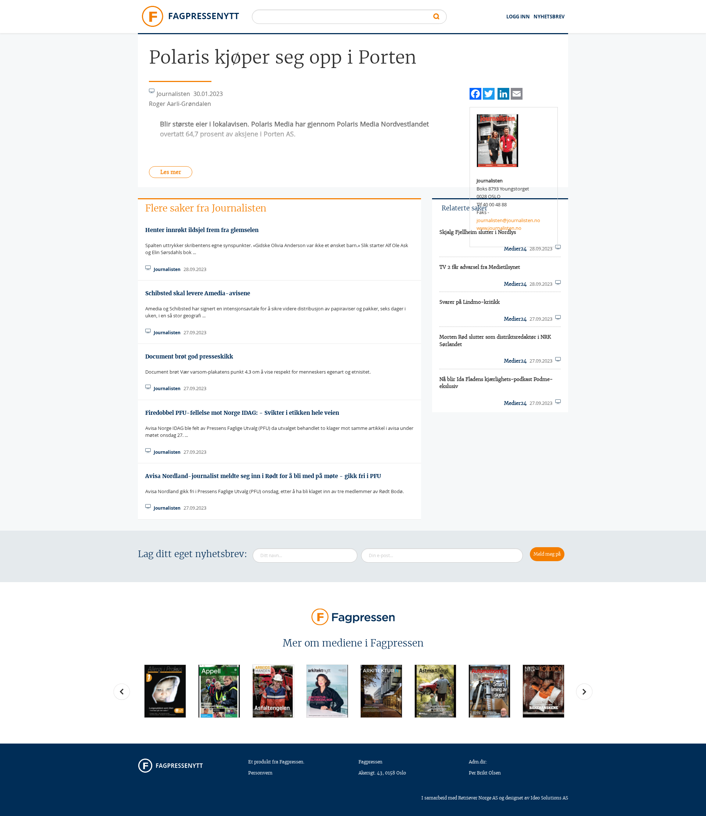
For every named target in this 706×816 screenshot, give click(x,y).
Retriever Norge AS (478, 798)
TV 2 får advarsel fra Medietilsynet (479, 267)
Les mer (170, 172)
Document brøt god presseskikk (189, 356)
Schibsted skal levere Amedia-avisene (197, 293)
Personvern (260, 773)
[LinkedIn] (503, 92)
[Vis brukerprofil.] (497, 140)
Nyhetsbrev (549, 16)
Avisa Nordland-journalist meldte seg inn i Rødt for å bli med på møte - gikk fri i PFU (263, 476)
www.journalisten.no (499, 228)
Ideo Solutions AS (549, 798)
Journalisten (167, 269)
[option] (165, 691)
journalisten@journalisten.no (508, 220)
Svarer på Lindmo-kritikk (469, 302)
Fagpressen (370, 762)
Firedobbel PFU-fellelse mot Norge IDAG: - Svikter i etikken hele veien (242, 412)
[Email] (517, 92)
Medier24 (515, 284)
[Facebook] (475, 92)
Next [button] (584, 691)
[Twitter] (489, 92)
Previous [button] (121, 691)
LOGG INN (518, 16)
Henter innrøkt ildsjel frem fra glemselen (201, 230)
